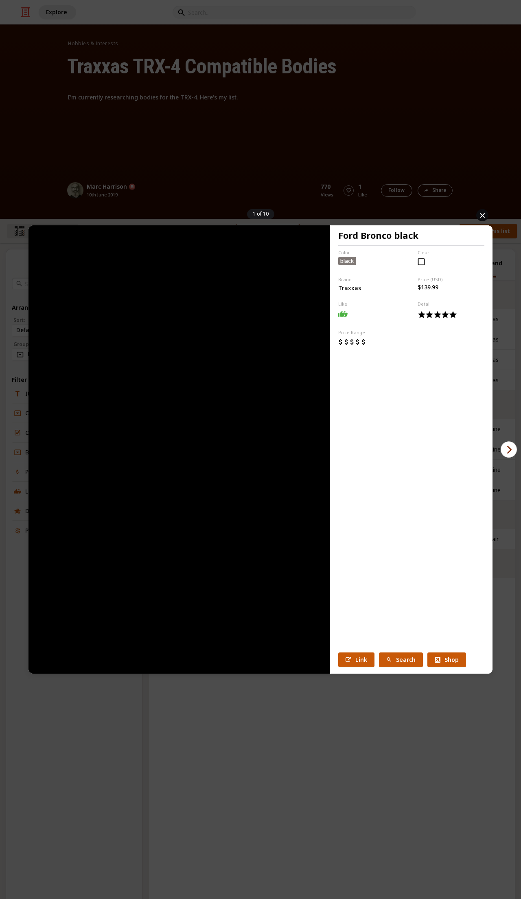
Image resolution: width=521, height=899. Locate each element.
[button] (509, 449)
